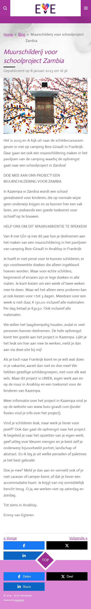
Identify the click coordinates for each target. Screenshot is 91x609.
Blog (21, 34)
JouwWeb (19, 600)
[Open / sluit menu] (86, 8)
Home (8, 34)
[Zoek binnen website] (5, 8)
